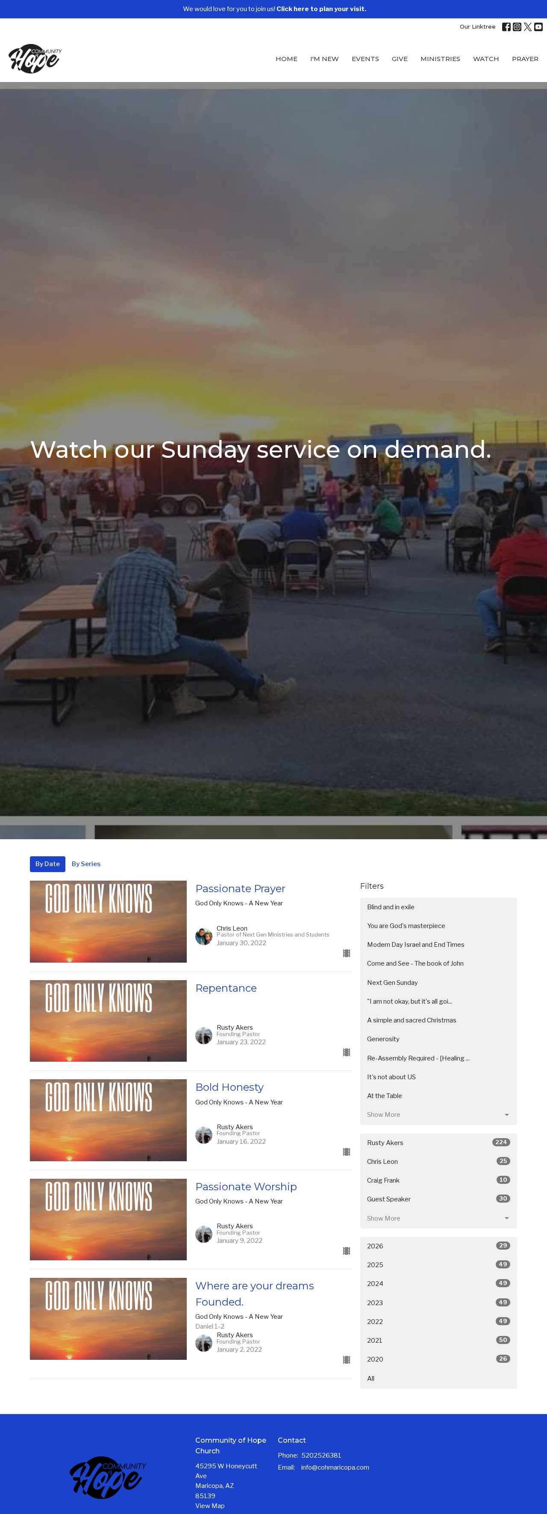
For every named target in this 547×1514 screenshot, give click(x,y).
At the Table (384, 1096)
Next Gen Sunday (392, 983)
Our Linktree (478, 26)
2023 (437, 1303)
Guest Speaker (437, 1199)
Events (365, 59)
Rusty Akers (437, 1143)
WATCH (486, 59)
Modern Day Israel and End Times (416, 945)
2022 (437, 1322)
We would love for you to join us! (274, 9)
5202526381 (321, 1455)
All (370, 1378)
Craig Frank (437, 1180)
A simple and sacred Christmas (411, 1020)
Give (400, 59)
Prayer (525, 59)
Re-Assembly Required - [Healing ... (418, 1058)
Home (286, 59)
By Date (47, 864)
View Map (210, 1506)
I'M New (324, 59)
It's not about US (391, 1077)
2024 (437, 1284)
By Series (86, 864)
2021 (437, 1340)
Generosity (383, 1039)
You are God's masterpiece (406, 926)
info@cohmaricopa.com (335, 1467)
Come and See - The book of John (415, 963)
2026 (437, 1246)
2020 (437, 1359)
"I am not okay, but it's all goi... (409, 1001)
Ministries (440, 59)
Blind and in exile (391, 907)
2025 (437, 1265)
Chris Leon (437, 1161)
